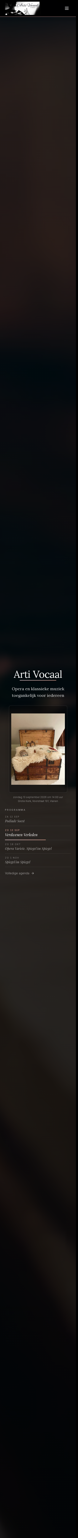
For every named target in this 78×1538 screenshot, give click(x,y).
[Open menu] (67, 8)
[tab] (38, 819)
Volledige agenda (17, 873)
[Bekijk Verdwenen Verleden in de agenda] (38, 749)
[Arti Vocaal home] (22, 8)
